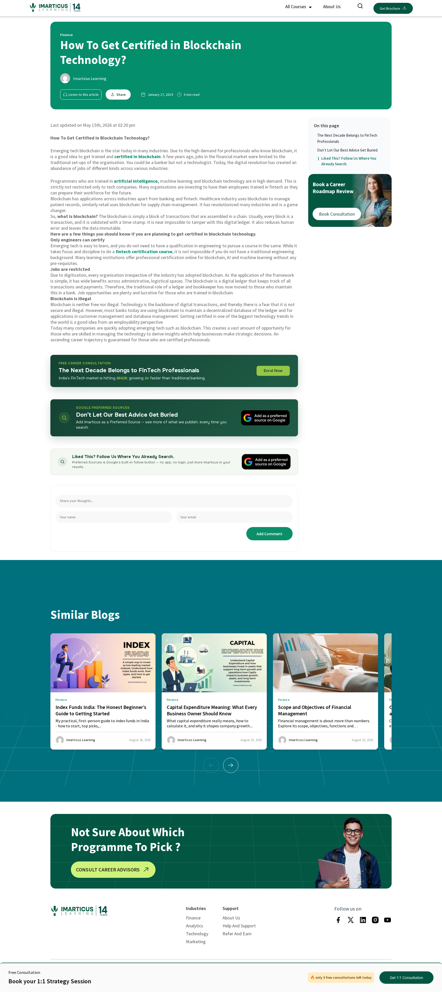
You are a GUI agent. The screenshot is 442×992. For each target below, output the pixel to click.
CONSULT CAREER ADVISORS (108, 869)
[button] (230, 765)
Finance (193, 918)
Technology (197, 934)
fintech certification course (144, 251)
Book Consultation (337, 214)
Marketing (196, 941)
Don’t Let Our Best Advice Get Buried (347, 150)
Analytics (194, 926)
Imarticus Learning (89, 78)
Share (121, 94)
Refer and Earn (237, 934)
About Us (332, 6)
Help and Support (239, 926)
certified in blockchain (137, 156)
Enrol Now (273, 370)
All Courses (296, 6)
